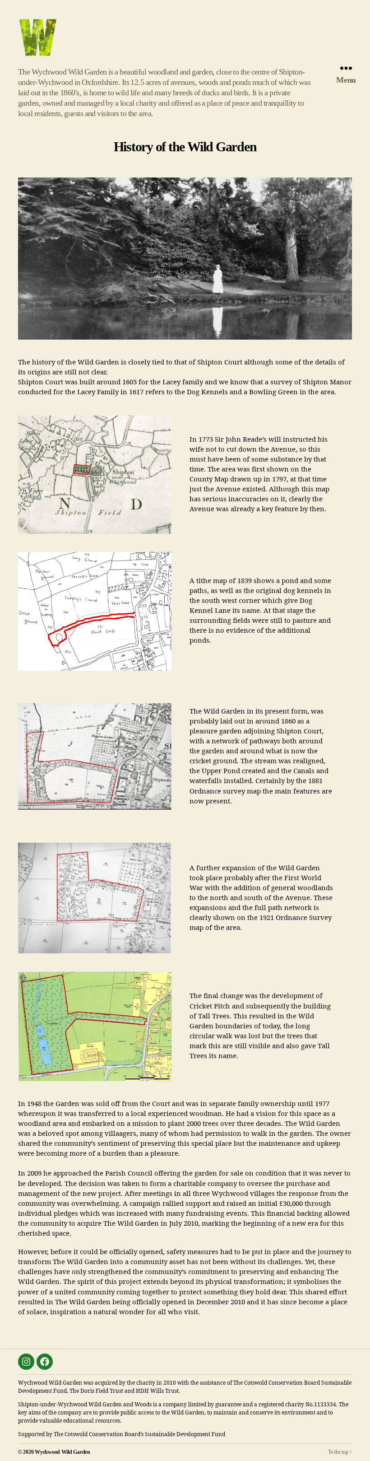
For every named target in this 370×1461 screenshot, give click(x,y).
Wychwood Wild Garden (62, 1452)
